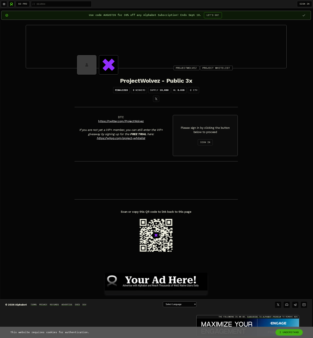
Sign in (304, 3)
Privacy (43, 304)
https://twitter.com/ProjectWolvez (121, 121)
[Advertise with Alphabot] (156, 281)
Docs (77, 304)
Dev (84, 304)
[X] (156, 99)
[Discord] (287, 305)
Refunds (54, 304)
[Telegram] (295, 305)
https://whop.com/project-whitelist (121, 138)
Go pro (22, 3)
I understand (289, 332)
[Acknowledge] (304, 15)
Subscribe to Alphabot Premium (264, 317)
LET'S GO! (213, 15)
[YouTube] (304, 305)
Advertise (66, 304)
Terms (34, 304)
